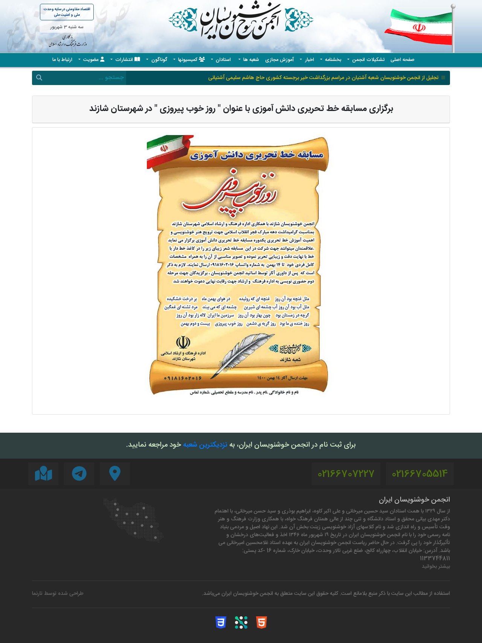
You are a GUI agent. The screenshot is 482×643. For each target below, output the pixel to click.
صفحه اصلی (402, 60)
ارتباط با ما (62, 60)
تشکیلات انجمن (367, 60)
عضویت (91, 60)
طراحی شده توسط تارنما (58, 594)
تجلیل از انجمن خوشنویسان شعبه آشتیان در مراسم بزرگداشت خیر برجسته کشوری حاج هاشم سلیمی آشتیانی (323, 78)
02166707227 (346, 475)
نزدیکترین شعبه (205, 445)
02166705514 (420, 475)
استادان (223, 60)
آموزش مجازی (279, 60)
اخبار (309, 60)
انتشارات (124, 60)
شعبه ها (250, 60)
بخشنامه (332, 60)
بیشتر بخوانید (436, 567)
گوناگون (158, 60)
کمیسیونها (188, 60)
